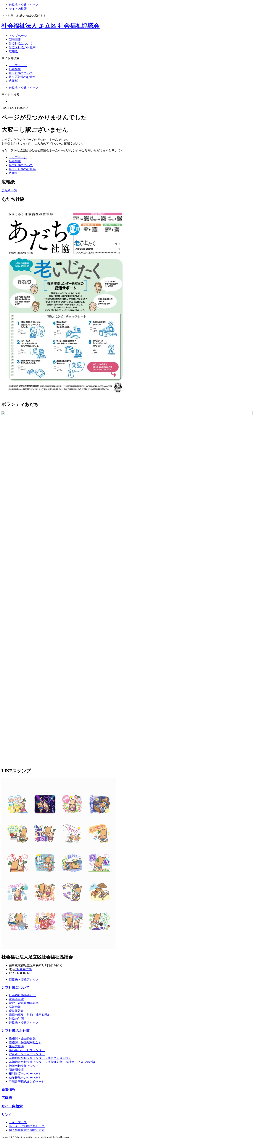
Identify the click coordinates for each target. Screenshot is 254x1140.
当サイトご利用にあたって (27, 1126)
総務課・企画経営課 (22, 1038)
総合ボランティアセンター (27, 1054)
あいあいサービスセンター (27, 1050)
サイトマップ (18, 1122)
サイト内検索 (18, 8)
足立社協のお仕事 (15, 1031)
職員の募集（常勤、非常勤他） (30, 1014)
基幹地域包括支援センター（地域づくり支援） (40, 1058)
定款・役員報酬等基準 (24, 1003)
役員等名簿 (16, 999)
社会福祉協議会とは (22, 995)
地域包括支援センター (24, 1065)
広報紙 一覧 (9, 190)
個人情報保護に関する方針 (27, 1130)
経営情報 (15, 1007)
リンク (6, 1114)
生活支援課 (16, 1046)
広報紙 (13, 51)
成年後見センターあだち (25, 1077)
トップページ (18, 35)
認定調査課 (16, 1069)
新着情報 (15, 39)
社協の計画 (16, 1018)
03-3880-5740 (23, 969)
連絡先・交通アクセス (24, 4)
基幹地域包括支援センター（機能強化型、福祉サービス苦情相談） (53, 1062)
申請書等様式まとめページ (27, 1081)
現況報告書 (16, 1010)
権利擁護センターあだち (25, 1073)
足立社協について (21, 43)
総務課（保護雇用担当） (25, 1042)
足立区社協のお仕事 (22, 47)
